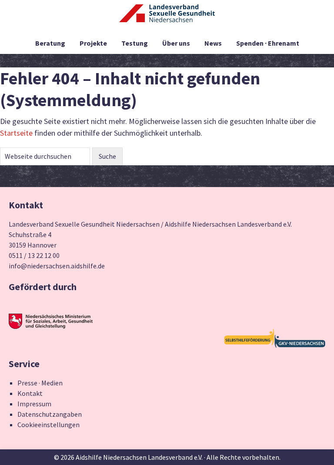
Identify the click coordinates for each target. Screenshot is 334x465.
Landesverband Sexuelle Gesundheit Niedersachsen (167, 18)
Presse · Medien (40, 382)
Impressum (34, 403)
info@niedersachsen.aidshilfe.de (57, 265)
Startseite (16, 133)
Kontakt (30, 393)
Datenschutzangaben (49, 414)
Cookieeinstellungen (48, 424)
